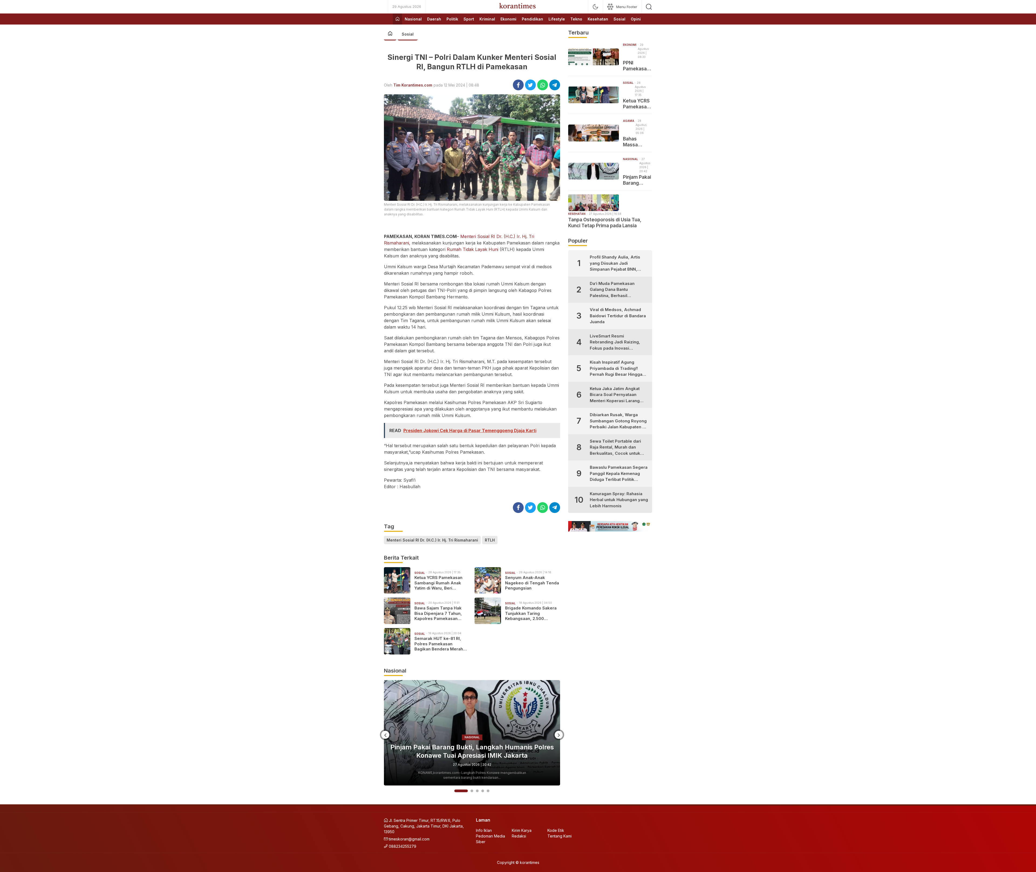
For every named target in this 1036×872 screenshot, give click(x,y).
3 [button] (477, 791)
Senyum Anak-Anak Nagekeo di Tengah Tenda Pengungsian (532, 583)
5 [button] (488, 791)
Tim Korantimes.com (412, 85)
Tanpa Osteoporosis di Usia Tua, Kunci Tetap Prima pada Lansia (472, 751)
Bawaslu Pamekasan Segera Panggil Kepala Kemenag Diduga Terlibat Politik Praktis (619, 474)
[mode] (595, 6)
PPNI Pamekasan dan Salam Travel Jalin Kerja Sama (636, 66)
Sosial (408, 34)
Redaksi (519, 836)
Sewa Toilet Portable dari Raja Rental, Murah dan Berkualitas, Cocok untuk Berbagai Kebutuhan (615, 448)
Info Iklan (484, 830)
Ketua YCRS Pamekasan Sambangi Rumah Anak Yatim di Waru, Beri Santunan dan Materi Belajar (438, 583)
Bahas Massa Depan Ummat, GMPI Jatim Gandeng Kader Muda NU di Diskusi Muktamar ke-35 (637, 142)
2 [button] (466, 791)
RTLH (490, 540)
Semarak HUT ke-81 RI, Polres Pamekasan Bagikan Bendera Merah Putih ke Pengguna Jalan (439, 644)
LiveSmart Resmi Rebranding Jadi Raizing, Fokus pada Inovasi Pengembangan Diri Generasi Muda (615, 342)
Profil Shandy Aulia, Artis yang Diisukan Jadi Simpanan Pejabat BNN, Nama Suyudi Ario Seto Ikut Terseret (617, 263)
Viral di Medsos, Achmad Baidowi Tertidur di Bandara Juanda (618, 315)
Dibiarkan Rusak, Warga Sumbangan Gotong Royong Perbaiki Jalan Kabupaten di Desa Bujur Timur (618, 421)
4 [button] (482, 791)
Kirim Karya (521, 830)
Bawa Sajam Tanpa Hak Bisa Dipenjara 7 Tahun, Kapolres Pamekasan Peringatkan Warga (438, 613)
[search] (649, 6)
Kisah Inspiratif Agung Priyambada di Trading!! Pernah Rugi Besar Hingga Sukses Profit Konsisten (616, 369)
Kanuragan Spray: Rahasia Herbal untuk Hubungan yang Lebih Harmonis (619, 499)
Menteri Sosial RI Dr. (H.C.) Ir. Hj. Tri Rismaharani (432, 540)
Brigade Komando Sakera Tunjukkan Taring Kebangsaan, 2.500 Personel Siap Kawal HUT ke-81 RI (531, 613)
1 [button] (455, 791)
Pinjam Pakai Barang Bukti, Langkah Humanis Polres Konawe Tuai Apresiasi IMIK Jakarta (637, 180)
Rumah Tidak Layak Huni (472, 249)
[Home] (397, 19)
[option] (472, 733)
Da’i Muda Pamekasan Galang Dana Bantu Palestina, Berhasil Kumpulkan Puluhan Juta (614, 290)
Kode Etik (555, 830)
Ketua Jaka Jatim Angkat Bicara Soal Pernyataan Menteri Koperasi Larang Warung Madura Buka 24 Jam (615, 395)
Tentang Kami (559, 836)
